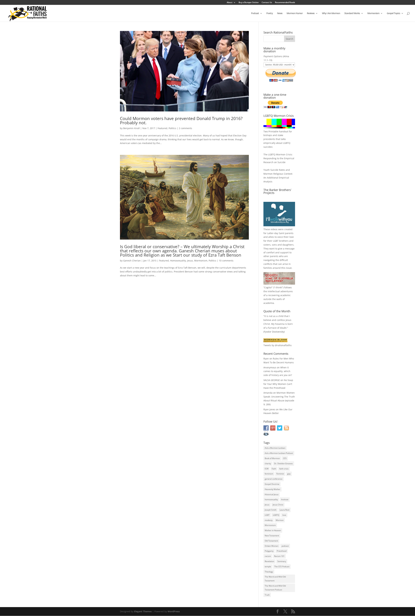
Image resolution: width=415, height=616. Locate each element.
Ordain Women (271, 546)
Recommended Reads (285, 2)
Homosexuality (178, 260)
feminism (269, 473)
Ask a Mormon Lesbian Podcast (279, 453)
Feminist (280, 473)
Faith (274, 468)
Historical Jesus (272, 494)
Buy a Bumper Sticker (249, 2)
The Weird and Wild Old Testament (275, 578)
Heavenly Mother (272, 489)
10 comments (226, 260)
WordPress (174, 611)
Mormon (280, 520)
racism (268, 556)
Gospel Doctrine (272, 484)
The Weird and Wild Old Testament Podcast (275, 587)
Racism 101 (279, 556)
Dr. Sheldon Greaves (283, 463)
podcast (285, 546)
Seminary (281, 561)
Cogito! (268, 287)
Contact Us (267, 2)
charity (268, 463)
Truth (267, 594)
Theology (269, 571)
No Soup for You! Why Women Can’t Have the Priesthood (278, 384)
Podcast (255, 13)
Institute (284, 499)
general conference (273, 479)
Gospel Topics (393, 13)
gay (288, 473)
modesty (269, 520)
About (229, 2)
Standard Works (352, 13)
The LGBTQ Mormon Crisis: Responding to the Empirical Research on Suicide (278, 158)
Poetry (269, 13)
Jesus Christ (278, 504)
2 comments (185, 128)
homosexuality (271, 499)
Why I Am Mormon (331, 13)
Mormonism (373, 13)
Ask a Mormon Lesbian (275, 448)
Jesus (190, 260)
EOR (266, 468)
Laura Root (284, 509)
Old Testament (271, 540)
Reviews (310, 13)
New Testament (272, 535)
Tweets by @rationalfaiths (277, 345)
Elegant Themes (143, 611)
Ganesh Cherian (132, 260)
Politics (172, 128)
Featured (162, 128)
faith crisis (284, 468)
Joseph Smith (270, 509)
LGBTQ (276, 515)
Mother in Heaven (273, 530)
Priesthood (281, 551)
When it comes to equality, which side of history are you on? (277, 371)
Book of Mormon (272, 458)
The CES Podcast (281, 566)
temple (268, 566)
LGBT (276, 240)
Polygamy (269, 551)
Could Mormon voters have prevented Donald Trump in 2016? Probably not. (181, 120)
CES (285, 458)
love (284, 515)
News (279, 13)
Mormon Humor (295, 13)
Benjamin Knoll (131, 128)
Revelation (269, 561)
